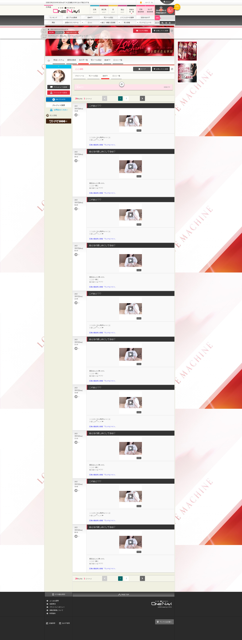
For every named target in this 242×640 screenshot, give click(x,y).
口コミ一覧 (117, 60)
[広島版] (67, 13)
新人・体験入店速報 (108, 22)
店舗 (157, 18)
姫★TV (90, 17)
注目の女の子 (145, 17)
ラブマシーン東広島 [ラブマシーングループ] (68, 36)
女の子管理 (66, 623)
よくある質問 (54, 601)
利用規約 (53, 613)
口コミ (90, 22)
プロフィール (79, 76)
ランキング (53, 17)
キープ (149, 2)
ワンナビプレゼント (171, 8)
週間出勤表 (71, 60)
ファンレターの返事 (127, 17)
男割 (53, 22)
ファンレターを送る (60, 92)
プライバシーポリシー (57, 607)
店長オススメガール (72, 22)
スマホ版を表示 (60, 594)
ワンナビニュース (145, 22)
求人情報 (127, 22)
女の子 (157, 22)
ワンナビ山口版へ (166, 622)
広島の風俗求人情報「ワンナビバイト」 (102, 145)
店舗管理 (52, 623)
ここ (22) (79, 69)
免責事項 (53, 604)
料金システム (59, 60)
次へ (142, 98)
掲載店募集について (56, 610)
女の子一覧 (83, 60)
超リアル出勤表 (71, 17)
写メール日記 (108, 17)
